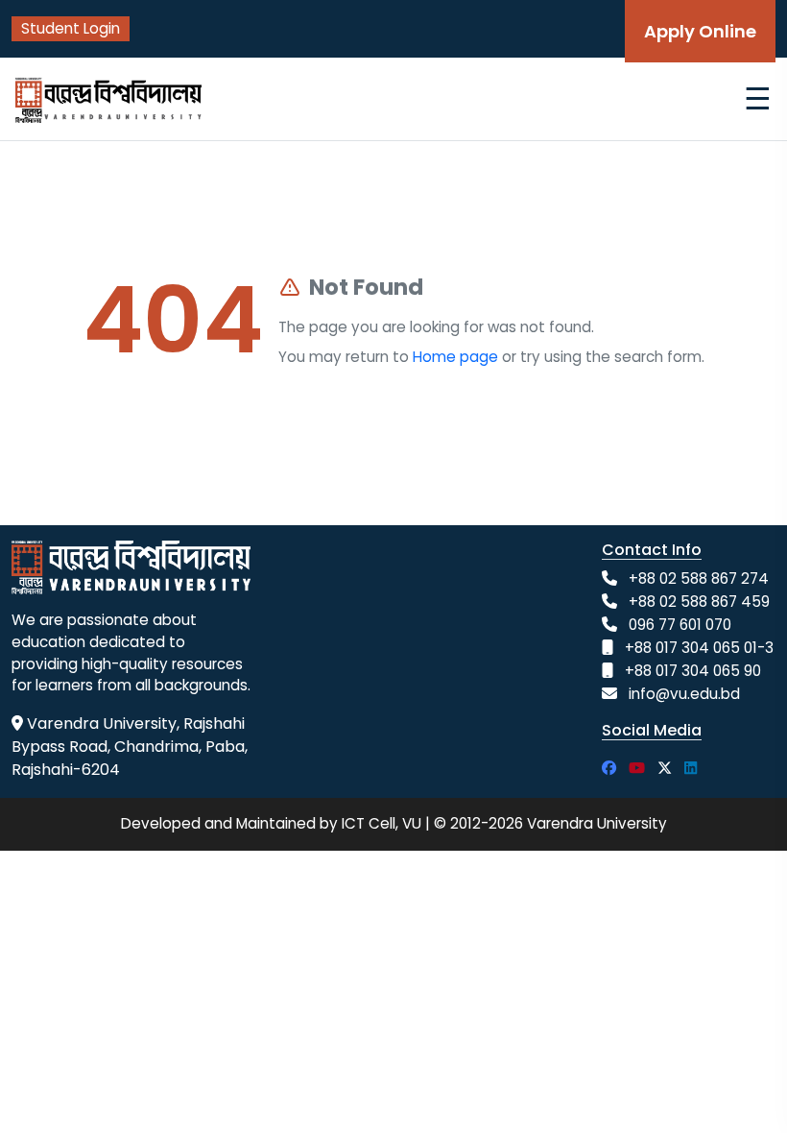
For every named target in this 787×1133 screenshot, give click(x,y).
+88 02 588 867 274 (699, 578)
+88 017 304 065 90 (693, 671)
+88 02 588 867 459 (699, 601)
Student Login (70, 28)
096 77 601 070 (680, 625)
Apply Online (700, 31)
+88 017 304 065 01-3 (699, 648)
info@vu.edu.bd (684, 694)
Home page (455, 357)
